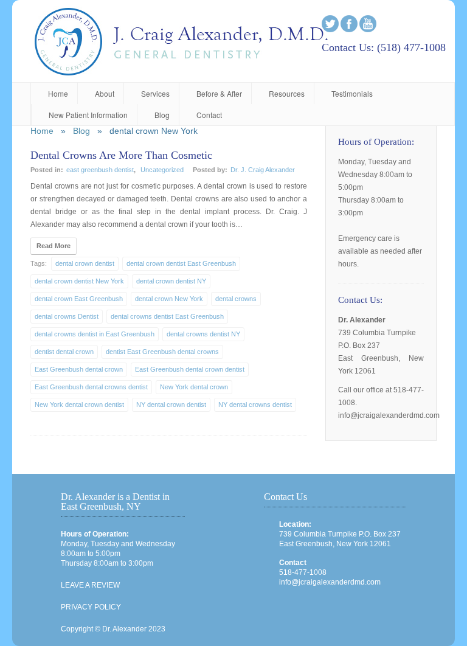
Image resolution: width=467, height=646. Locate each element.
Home (58, 93)
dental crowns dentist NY (203, 334)
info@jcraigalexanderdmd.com (330, 582)
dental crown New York (169, 298)
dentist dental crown (64, 351)
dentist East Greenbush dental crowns (162, 351)
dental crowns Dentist (67, 316)
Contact (209, 114)
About (104, 93)
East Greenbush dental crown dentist (189, 369)
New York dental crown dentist (79, 404)
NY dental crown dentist (171, 404)
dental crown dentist (84, 263)
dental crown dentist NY (171, 281)
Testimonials (352, 93)
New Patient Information (88, 114)
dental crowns (236, 298)
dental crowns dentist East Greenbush (167, 316)
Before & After (219, 93)
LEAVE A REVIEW (90, 585)
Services (155, 93)
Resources (287, 93)
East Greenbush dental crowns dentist (91, 387)
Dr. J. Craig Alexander (262, 169)
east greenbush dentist (100, 169)
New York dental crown (194, 387)
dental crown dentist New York (79, 281)
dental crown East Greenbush (79, 298)
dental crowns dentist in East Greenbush (94, 334)
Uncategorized (162, 169)
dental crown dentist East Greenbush (181, 263)
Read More (53, 245)
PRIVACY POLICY (91, 607)
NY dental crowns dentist (255, 404)
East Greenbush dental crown (79, 369)
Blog (162, 114)
